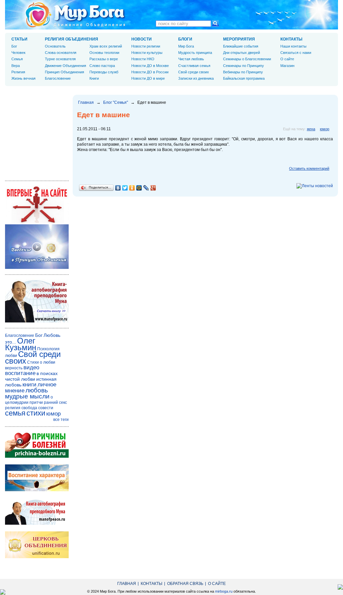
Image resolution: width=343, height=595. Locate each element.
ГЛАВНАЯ (126, 583)
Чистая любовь (191, 59)
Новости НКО (142, 59)
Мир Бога (186, 46)
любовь (36, 390)
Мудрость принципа (195, 53)
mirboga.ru (223, 591)
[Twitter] (125, 187)
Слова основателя (60, 53)
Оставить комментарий (309, 168)
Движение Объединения (65, 66)
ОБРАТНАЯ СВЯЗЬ (185, 583)
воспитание (20, 373)
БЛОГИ (185, 39)
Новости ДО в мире (148, 78)
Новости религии (145, 46)
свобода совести (37, 407)
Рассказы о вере (103, 59)
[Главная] (75, 14)
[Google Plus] (153, 187)
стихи (35, 413)
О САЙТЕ (217, 583)
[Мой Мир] (139, 187)
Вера (15, 66)
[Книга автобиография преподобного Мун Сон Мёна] (37, 523)
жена (311, 129)
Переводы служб (103, 72)
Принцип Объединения (64, 72)
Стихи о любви (41, 362)
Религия (18, 72)
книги (29, 384)
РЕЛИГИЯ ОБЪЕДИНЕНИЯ (71, 39)
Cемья (17, 59)
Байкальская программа (244, 78)
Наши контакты (293, 46)
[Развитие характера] (37, 490)
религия (12, 407)
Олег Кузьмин (20, 344)
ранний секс (55, 402)
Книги (94, 78)
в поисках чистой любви (31, 376)
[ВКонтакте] (118, 187)
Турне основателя (60, 59)
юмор (324, 129)
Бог (14, 46)
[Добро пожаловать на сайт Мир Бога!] (37, 221)
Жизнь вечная (23, 78)
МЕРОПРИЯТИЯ (239, 39)
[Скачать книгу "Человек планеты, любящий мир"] (37, 321)
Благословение (58, 78)
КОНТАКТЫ (291, 39)
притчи (36, 402)
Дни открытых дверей (241, 53)
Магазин (287, 66)
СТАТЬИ (19, 39)
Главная (86, 102)
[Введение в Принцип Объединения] (37, 267)
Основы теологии (104, 53)
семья (15, 413)
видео (31, 367)
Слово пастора (102, 66)
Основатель (55, 46)
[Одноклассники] (132, 187)
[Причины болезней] (37, 456)
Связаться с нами (295, 53)
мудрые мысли (27, 396)
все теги (61, 419)
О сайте (287, 59)
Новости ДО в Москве (150, 66)
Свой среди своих (193, 72)
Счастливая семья (194, 66)
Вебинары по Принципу (243, 72)
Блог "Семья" (115, 102)
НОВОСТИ (141, 39)
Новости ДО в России (149, 72)
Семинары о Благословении (247, 59)
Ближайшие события (240, 46)
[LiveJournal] (146, 187)
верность (13, 368)
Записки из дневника (196, 78)
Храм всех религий (105, 46)
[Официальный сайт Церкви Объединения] (37, 556)
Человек (18, 53)
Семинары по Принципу (243, 66)
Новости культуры (146, 53)
